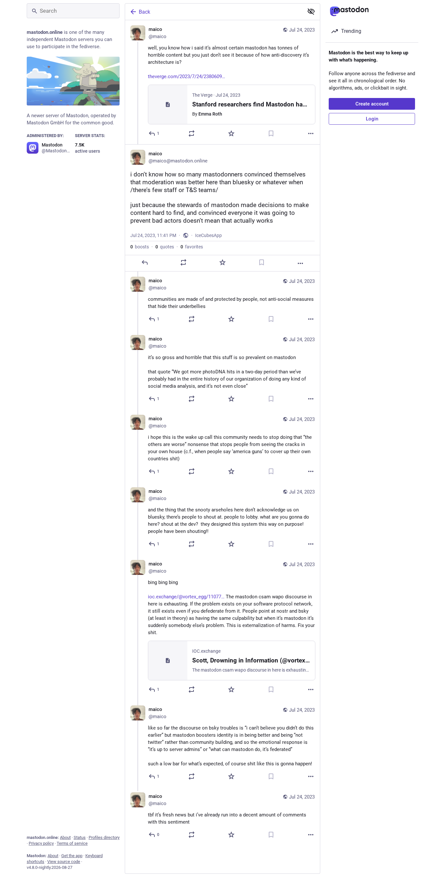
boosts (139, 246)
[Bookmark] (271, 133)
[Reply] (145, 262)
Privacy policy (41, 843)
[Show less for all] (311, 11)
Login (372, 119)
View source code (63, 861)
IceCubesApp (208, 235)
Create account (372, 104)
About (65, 837)
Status (80, 837)
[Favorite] (231, 133)
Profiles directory (104, 837)
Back (144, 12)
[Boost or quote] (191, 133)
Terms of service (72, 843)
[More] (311, 133)
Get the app (71, 855)
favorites (191, 246)
